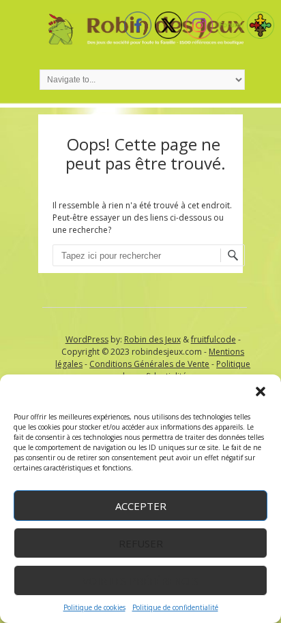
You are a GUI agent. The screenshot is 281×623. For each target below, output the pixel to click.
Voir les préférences (141, 581)
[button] (260, 391)
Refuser (141, 543)
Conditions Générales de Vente (149, 364)
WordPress (86, 339)
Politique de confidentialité (175, 607)
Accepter (140, 506)
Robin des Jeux (152, 339)
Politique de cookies (94, 607)
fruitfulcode (213, 339)
